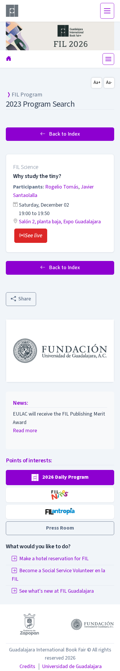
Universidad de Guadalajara (70, 666)
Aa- (109, 82)
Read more (25, 430)
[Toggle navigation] (107, 11)
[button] (30, 236)
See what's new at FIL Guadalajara (56, 591)
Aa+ (96, 82)
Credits (27, 666)
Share (24, 298)
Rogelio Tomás (61, 187)
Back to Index (64, 134)
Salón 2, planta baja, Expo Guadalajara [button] (60, 221)
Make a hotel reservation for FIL (54, 558)
